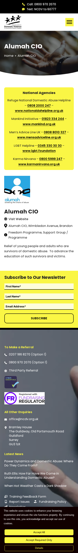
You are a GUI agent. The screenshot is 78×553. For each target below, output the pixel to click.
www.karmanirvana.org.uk (39, 164)
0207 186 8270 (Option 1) (27, 354)
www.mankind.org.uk (39, 124)
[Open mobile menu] (69, 22)
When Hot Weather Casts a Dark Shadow (35, 486)
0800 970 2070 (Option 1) (28, 362)
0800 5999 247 (50, 159)
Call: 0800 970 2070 (41, 4)
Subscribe (39, 318)
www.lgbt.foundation (39, 151)
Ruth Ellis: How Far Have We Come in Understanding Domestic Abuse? (31, 476)
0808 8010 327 (55, 132)
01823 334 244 (53, 119)
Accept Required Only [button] (39, 539)
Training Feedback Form (27, 496)
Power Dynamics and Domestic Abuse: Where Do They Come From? (38, 463)
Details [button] (39, 547)
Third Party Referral (23, 370)
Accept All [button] (39, 532)
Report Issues (19, 501)
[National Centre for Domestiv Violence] (12, 22)
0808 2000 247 (39, 105)
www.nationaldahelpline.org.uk (39, 111)
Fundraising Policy (52, 501)
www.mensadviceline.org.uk (39, 137)
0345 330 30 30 (50, 145)
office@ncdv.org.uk (23, 419)
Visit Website (18, 219)
